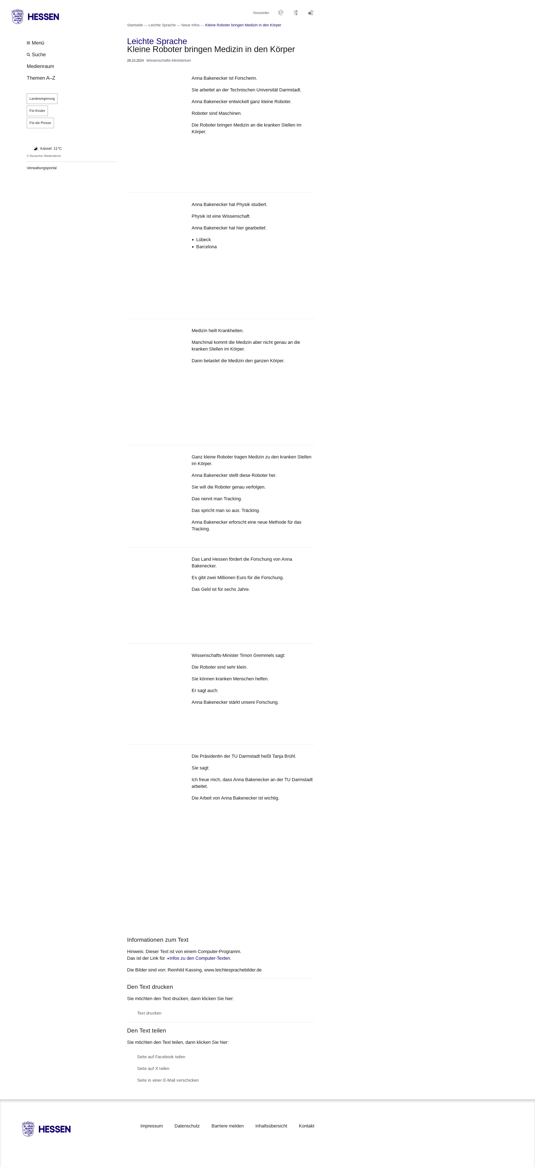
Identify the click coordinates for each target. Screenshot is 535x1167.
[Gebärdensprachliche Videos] (296, 12)
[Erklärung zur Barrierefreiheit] (311, 12)
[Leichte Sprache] (281, 12)
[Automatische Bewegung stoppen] (29, 148)
